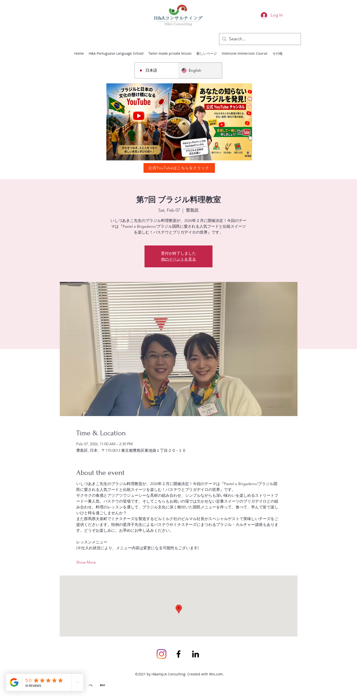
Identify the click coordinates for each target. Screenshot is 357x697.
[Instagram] (161, 654)
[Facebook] (178, 654)
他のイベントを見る (178, 259)
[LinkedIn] (195, 654)
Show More (86, 562)
